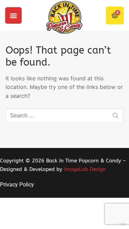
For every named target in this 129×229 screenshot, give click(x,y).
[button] (13, 15)
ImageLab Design (85, 169)
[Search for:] (64, 115)
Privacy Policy (17, 184)
